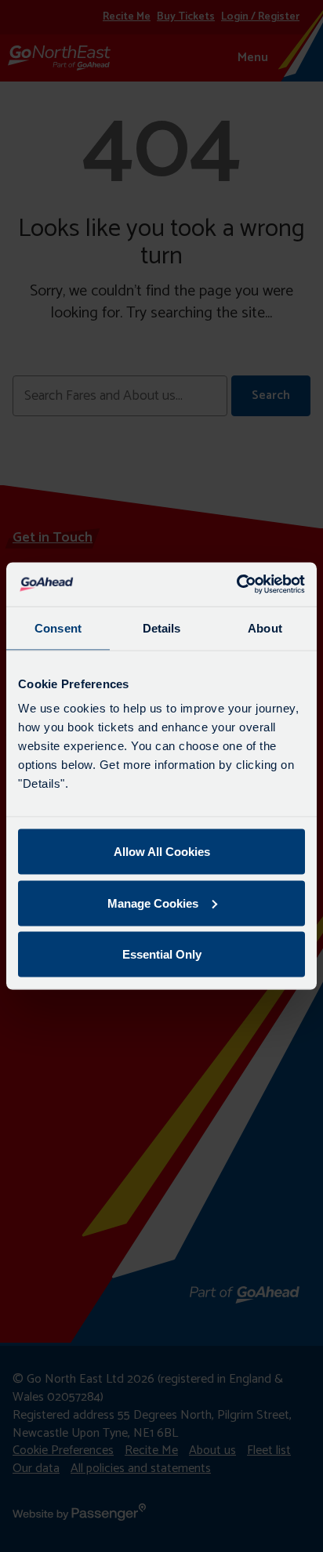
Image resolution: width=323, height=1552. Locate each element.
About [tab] (265, 627)
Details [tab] (162, 627)
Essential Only (161, 954)
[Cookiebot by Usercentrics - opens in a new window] (236, 585)
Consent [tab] (58, 627)
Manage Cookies (152, 902)
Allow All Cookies (162, 851)
